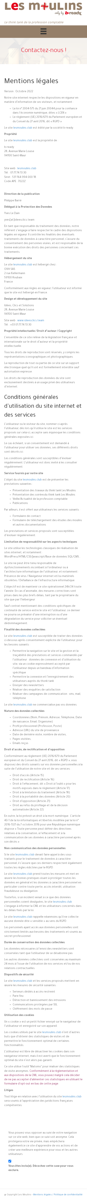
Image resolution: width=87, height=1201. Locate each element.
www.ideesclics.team (30, 320)
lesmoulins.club (22, 128)
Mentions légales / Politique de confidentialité (58, 1195)
